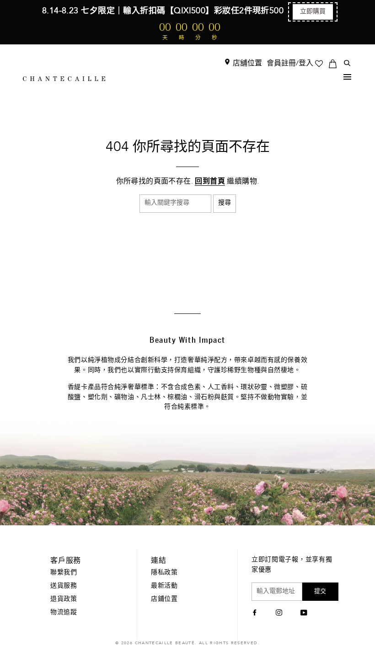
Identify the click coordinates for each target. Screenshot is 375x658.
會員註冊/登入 (290, 63)
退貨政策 (63, 599)
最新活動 (164, 586)
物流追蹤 (63, 612)
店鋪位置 (164, 599)
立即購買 (313, 12)
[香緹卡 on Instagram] (280, 613)
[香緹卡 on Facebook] (256, 613)
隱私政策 (164, 573)
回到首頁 (210, 181)
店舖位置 (246, 63)
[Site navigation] (347, 79)
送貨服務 (63, 586)
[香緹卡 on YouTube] (305, 613)
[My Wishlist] (321, 64)
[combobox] (175, 203)
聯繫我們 (63, 573)
